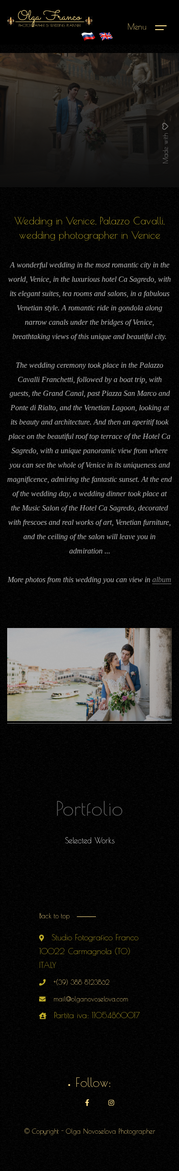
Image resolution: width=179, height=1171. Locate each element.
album (161, 579)
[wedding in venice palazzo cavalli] (89, 717)
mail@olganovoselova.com (90, 999)
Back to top (54, 916)
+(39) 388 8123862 (81, 982)
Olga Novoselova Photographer (110, 1131)
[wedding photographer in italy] (88, 36)
